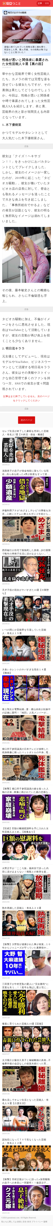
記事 (40, 3)
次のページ (26, 420)
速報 (47, 3)
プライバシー (37, 1222)
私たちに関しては (9, 1222)
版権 (45, 1222)
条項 (29, 1222)
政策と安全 (22, 1222)
